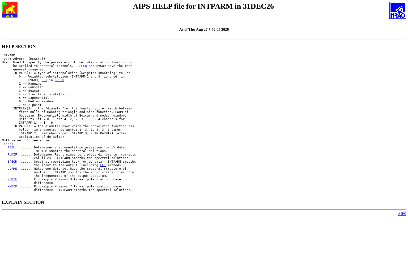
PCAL (11, 147)
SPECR (82, 66)
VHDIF (12, 179)
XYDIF (12, 186)
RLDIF (12, 154)
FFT (44, 80)
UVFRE (12, 168)
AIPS (402, 214)
